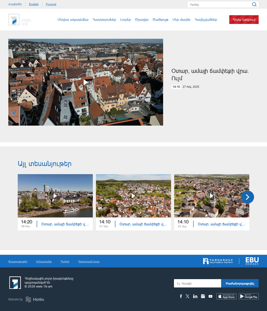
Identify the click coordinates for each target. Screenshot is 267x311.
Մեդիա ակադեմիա (73, 19)
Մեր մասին (181, 19)
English (34, 4)
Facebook (181, 296)
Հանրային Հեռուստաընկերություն (24, 19)
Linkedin (195, 296)
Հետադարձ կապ (88, 261)
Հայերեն (15, 4)
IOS (226, 296)
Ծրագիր (142, 19)
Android (249, 296)
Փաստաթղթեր (17, 261)
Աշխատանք (44, 261)
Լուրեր (125, 19)
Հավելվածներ (206, 19)
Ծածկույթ (160, 19)
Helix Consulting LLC (26, 299)
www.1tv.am (44, 286)
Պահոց (64, 261)
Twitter (187, 296)
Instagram (203, 296)
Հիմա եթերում (244, 19)
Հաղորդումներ (104, 19)
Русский (51, 4)
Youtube (210, 296)
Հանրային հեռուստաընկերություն (14, 282)
